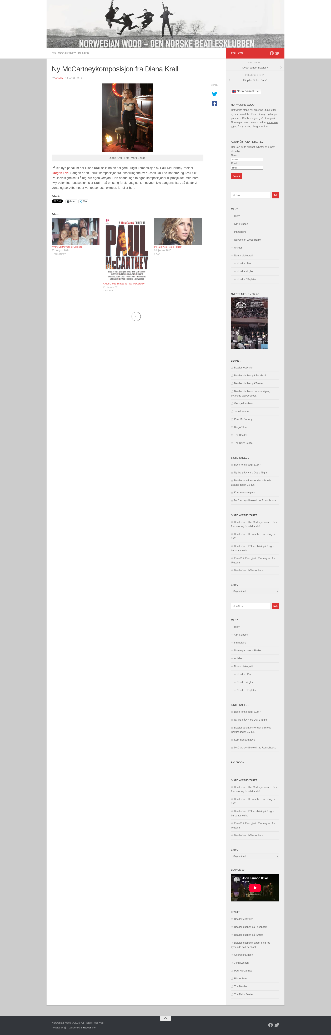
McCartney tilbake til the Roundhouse (255, 500)
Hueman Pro (89, 1027)
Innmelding (240, 231)
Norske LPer (244, 263)
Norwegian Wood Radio (247, 239)
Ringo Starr (240, 427)
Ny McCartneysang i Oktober (67, 246)
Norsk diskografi (243, 255)
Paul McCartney (243, 419)
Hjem (237, 215)
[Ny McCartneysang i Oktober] (75, 231)
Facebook (237, 762)
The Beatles (241, 435)
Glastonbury (256, 570)
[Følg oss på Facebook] (272, 53)
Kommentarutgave (244, 492)
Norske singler (245, 271)
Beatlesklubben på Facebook (250, 375)
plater (83, 53)
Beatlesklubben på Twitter (248, 383)
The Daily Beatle (243, 442)
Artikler (238, 247)
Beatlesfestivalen (243, 367)
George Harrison (243, 403)
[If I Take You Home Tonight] (178, 231)
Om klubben (241, 223)
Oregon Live (60, 173)
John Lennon (241, 411)
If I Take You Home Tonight (168, 246)
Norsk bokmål (245, 91)
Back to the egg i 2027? (247, 464)
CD (54, 53)
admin (59, 78)
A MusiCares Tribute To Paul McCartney (123, 283)
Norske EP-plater (246, 279)
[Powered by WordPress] (65, 1028)
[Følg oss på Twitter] (277, 53)
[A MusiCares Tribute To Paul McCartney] (127, 250)
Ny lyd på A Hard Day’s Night (250, 472)
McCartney (67, 53)
